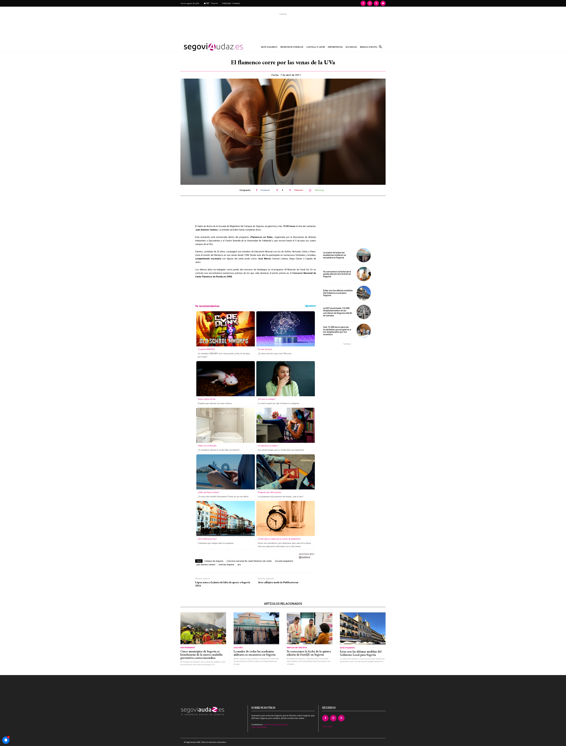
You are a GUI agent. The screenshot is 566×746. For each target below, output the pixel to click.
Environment (187, 648)
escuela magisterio (284, 561)
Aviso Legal (327, 726)
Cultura (238, 648)
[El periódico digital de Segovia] (206, 47)
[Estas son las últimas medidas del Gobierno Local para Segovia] (364, 293)
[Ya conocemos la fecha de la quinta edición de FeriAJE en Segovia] (364, 274)
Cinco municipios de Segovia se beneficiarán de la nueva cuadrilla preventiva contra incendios (201, 654)
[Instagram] (369, 3)
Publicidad (226, 3)
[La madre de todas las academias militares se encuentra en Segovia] (364, 255)
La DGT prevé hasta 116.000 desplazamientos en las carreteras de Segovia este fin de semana (337, 312)
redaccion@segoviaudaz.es (276, 724)
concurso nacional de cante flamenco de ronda (249, 561)
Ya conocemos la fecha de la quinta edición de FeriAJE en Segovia (337, 274)
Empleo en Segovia (297, 648)
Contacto (236, 3)
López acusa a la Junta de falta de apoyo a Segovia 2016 (222, 584)
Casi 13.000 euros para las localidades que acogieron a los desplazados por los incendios (337, 331)
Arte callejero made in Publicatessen (278, 582)
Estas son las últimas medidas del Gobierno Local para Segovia (338, 293)
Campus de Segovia (213, 561)
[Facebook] (363, 3)
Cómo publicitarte (259, 727)
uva (239, 564)
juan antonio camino (205, 564)
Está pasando (347, 648)
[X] (376, 3)
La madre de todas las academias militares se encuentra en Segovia (334, 255)
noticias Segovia (226, 564)
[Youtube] (383, 3)
